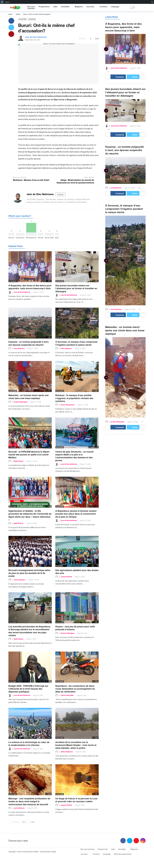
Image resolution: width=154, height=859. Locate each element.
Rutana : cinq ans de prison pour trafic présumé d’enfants (75, 628)
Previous (15, 822)
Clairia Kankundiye (67, 695)
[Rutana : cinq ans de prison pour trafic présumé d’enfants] (77, 607)
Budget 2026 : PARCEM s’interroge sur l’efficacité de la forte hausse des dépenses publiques (28, 688)
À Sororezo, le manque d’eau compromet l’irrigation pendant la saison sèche (76, 343)
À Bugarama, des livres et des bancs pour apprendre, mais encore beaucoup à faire (29, 287)
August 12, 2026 (85, 464)
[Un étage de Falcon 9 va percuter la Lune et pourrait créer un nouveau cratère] (77, 779)
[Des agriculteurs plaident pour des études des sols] (77, 551)
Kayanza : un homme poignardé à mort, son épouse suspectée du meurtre (28, 343)
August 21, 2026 (38, 292)
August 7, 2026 (80, 577)
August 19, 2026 (32, 348)
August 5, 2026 (81, 752)
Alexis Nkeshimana (67, 405)
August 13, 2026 (31, 461)
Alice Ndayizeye (66, 348)
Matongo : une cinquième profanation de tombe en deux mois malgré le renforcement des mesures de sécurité (29, 801)
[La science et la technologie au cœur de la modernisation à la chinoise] (30, 723)
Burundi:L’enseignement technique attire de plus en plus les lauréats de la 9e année (29, 573)
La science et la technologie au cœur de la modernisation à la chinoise (28, 744)
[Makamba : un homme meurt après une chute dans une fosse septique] (30, 376)
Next (24, 822)
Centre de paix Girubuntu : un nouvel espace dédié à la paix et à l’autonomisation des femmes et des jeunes (74, 456)
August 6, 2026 (82, 633)
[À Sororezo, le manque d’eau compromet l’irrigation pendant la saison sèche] (77, 323)
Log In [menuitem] (7, 2)
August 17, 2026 (82, 405)
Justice (32, 19)
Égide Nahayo (18, 461)
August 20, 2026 (85, 295)
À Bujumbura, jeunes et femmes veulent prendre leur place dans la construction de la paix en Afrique (75, 513)
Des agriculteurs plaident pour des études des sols (77, 572)
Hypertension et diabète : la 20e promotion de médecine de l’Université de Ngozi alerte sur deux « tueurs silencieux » (29, 515)
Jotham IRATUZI (66, 577)
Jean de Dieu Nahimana (36, 37)
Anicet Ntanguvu (19, 580)
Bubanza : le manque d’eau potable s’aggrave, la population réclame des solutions (74, 398)
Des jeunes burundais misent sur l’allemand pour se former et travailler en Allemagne (76, 288)
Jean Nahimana (19, 348)
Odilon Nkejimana (67, 752)
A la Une (22, 19)
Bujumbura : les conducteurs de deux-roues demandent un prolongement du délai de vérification (75, 688)
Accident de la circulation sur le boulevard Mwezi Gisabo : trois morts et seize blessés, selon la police (75, 745)
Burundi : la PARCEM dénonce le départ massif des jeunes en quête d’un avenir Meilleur (28, 454)
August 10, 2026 (85, 520)
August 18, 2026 (80, 348)
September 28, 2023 (33, 40)
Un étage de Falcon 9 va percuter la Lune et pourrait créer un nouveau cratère (76, 800)
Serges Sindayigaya (21, 402)
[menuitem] (2, 2)
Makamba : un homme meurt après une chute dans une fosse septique (28, 397)
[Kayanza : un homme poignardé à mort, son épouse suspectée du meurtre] (30, 323)
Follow (60, 194)
